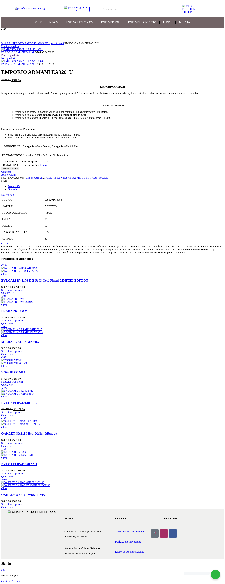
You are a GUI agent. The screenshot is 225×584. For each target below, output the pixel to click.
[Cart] (209, 9)
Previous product (10, 46)
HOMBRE (50, 177)
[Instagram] (164, 533)
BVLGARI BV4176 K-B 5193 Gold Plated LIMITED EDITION (44, 280)
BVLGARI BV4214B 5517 (19, 403)
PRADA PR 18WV (14, 311)
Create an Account (11, 581)
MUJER (103, 177)
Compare (6, 171)
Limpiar (44, 165)
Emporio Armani (55, 43)
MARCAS (40, 43)
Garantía (12, 189)
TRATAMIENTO (10, 165)
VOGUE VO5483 (13, 372)
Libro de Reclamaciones (129, 551)
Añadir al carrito (10, 168)
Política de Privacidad (128, 541)
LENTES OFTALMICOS (21, 43)
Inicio (4, 43)
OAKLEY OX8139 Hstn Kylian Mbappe (29, 433)
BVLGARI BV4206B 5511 (19, 464)
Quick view (7, 293)
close (4, 569)
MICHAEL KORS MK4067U (21, 342)
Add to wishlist (9, 174)
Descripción (14, 186)
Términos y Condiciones (129, 531)
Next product (8, 58)
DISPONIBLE (9, 161)
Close (4, 274)
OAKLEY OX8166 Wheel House (23, 495)
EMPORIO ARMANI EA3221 (18, 64)
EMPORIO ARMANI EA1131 (18, 52)
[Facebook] (173, 533)
